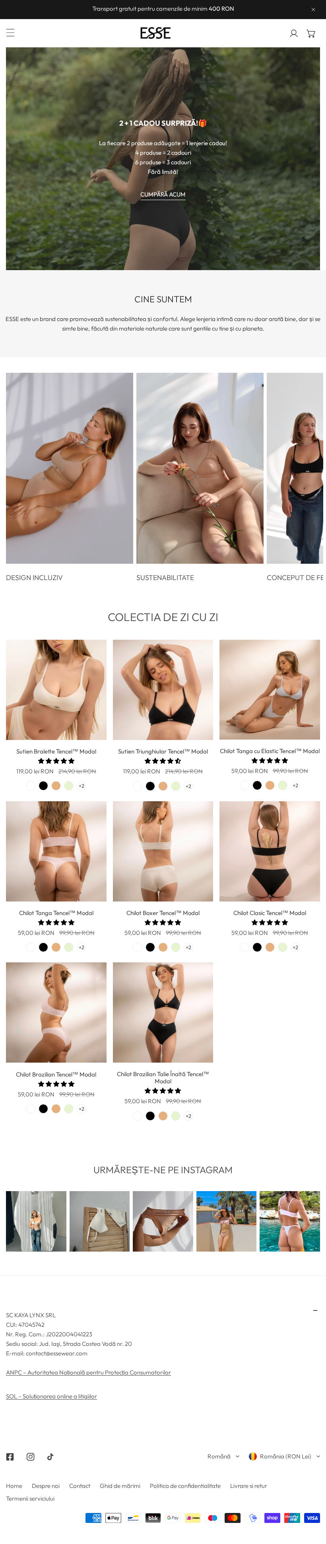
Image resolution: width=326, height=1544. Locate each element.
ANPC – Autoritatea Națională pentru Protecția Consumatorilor (88, 1372)
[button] (311, 33)
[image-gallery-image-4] (226, 1221)
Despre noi (46, 1485)
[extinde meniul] (10, 32)
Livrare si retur (248, 1485)
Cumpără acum (163, 194)
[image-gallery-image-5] (290, 1221)
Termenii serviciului (30, 1498)
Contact (79, 1485)
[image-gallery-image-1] (36, 1221)
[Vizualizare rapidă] (91, 731)
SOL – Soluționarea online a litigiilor (51, 1396)
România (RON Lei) (285, 1456)
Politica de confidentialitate (185, 1485)
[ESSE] (161, 33)
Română (219, 1456)
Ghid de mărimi (120, 1485)
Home (14, 1485)
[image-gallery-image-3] (163, 1221)
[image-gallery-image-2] (100, 1221)
